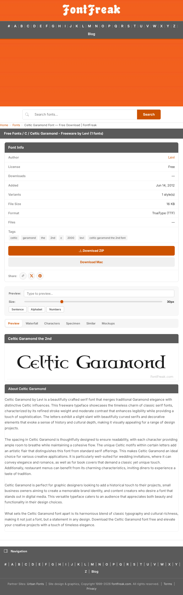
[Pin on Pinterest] (40, 276)
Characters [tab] (52, 323)
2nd (52, 237)
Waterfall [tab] (32, 323)
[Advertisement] (91, 73)
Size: (12, 301)
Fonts (16, 125)
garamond (29, 237)
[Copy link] (23, 276)
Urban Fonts (35, 584)
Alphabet (36, 309)
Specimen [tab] (73, 323)
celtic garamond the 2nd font (107, 237)
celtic (13, 237)
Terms (168, 584)
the (43, 237)
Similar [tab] (91, 323)
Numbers (55, 309)
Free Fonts (12, 133)
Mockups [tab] (108, 323)
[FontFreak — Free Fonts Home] (91, 10)
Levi (85, 133)
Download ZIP (93, 250)
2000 (70, 237)
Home (4, 125)
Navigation (19, 551)
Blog (91, 34)
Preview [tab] (13, 323)
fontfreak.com (121, 584)
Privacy (91, 588)
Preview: (15, 293)
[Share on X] (31, 276)
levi (82, 237)
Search (149, 114)
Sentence (18, 309)
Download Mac (91, 262)
